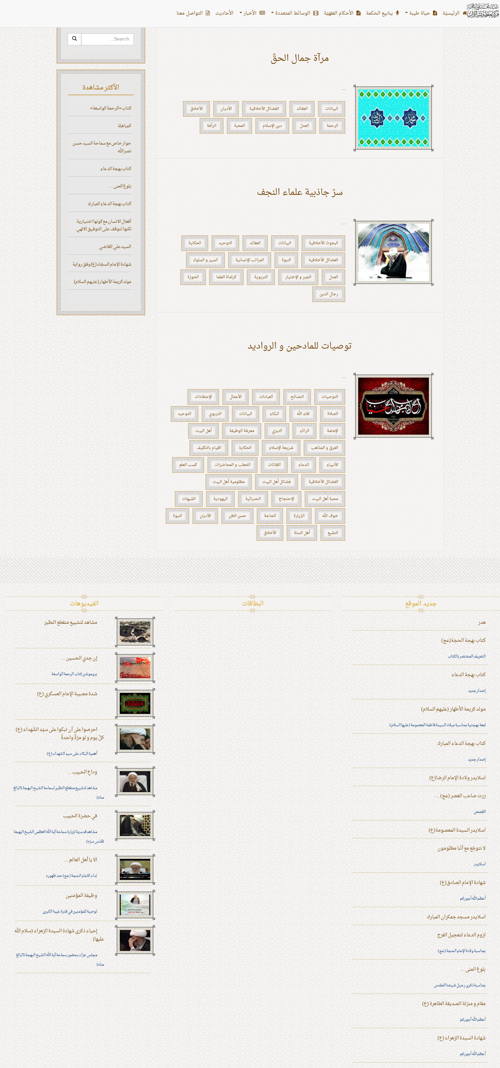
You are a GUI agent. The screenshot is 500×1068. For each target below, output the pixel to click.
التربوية (261, 277)
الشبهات (189, 499)
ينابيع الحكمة (380, 13)
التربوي (215, 414)
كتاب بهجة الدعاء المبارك (109, 204)
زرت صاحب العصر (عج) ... (460, 796)
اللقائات (274, 465)
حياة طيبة (419, 13)
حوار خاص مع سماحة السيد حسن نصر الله (101, 147)
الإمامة (332, 431)
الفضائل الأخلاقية (264, 109)
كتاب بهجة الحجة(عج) (463, 640)
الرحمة (332, 126)
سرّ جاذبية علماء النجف (300, 192)
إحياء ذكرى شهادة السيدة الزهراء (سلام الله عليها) (59, 935)
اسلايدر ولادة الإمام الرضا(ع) (457, 778)
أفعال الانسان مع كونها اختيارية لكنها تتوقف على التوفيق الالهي (103, 225)
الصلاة (332, 414)
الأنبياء (332, 465)
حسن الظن (237, 516)
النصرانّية (253, 499)
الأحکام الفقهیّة (339, 13)
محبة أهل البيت (325, 499)
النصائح (297, 397)
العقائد (302, 109)
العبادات (266, 397)
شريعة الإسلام (281, 448)
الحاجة (270, 516)
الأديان (226, 109)
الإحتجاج (286, 499)
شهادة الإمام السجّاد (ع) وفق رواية (101, 264)
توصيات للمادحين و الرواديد (300, 346)
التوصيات (329, 397)
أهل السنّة (302, 533)
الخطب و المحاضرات (232, 465)
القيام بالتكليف (209, 448)
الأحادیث (224, 13)
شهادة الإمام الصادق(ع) (463, 882)
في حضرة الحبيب (80, 816)
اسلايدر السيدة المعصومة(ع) (457, 830)
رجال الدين (328, 294)
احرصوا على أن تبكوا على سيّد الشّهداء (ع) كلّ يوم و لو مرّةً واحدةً (60, 733)
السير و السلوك (205, 260)
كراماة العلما (226, 277)
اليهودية (220, 499)
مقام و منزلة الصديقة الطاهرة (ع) (454, 1003)
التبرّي (277, 431)
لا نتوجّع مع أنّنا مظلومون (461, 848)
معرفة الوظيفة (241, 431)
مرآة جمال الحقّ (299, 58)
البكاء (274, 414)
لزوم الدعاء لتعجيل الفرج (461, 935)
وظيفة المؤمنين (81, 895)
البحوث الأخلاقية (323, 243)
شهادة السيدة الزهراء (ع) (461, 1038)
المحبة (239, 126)
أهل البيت (203, 431)
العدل (304, 126)
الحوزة (193, 277)
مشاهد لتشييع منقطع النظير (70, 622)
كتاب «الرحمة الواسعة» (110, 108)
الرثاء (304, 431)
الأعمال (235, 397)
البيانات (331, 109)
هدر (482, 622)
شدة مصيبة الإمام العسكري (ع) (67, 694)
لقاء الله (303, 414)
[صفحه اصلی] (482, 10)
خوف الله (330, 516)
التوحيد (225, 243)
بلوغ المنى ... (120, 186)
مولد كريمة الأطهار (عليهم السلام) (102, 282)
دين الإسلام (272, 126)
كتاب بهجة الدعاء (115, 169)
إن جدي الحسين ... (79, 658)
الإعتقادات (203, 397)
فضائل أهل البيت (276, 482)
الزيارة (299, 516)
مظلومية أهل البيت (229, 482)
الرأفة (211, 126)
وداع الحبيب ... (82, 772)
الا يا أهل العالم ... (80, 860)
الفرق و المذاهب (324, 448)
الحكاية (194, 243)
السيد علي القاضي (115, 247)
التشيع (333, 533)
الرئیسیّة (452, 13)
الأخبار (250, 13)
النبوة (286, 260)
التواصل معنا (190, 13)
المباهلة (124, 126)
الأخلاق (196, 109)
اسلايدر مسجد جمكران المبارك (456, 917)
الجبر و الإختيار (298, 277)
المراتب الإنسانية (249, 260)
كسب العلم (188, 465)
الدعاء (303, 465)
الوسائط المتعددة (293, 13)
